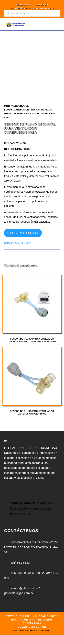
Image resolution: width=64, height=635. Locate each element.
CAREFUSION (21, 109)
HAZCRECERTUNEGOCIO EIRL (32, 630)
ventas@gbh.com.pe (20, 8)
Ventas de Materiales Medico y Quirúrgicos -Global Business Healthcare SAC (31, 508)
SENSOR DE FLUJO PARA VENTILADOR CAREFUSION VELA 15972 (32, 412)
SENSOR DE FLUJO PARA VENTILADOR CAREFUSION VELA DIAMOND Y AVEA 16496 (32, 340)
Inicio (7, 105)
